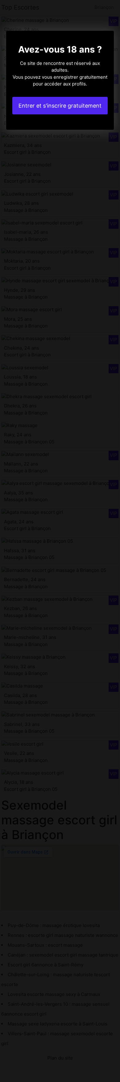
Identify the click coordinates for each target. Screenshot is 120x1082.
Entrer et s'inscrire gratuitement (60, 105)
